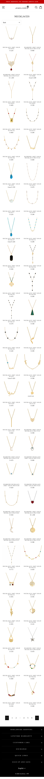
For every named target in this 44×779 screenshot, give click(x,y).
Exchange (21, 749)
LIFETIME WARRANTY (21, 736)
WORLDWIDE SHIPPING (21, 729)
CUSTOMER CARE (21, 742)
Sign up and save (21, 762)
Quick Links (21, 755)
